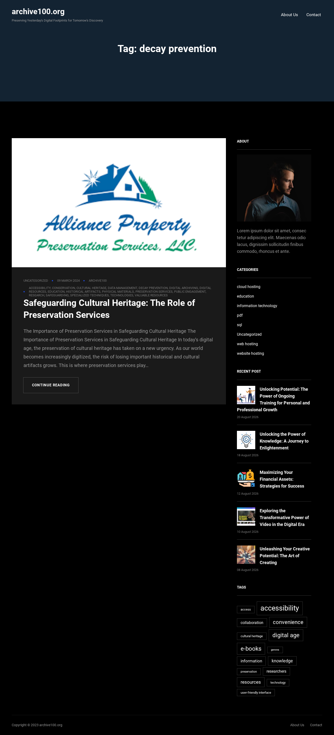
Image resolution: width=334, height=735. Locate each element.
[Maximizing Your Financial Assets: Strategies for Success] (246, 479)
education (56, 291)
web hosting (247, 344)
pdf (240, 315)
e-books (251, 648)
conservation (63, 288)
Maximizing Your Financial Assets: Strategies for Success (282, 479)
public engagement (190, 291)
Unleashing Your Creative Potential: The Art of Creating (285, 555)
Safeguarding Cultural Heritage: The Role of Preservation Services (109, 309)
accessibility (40, 288)
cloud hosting (248, 286)
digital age (286, 635)
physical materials (118, 291)
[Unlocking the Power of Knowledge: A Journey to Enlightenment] (246, 441)
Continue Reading (51, 385)
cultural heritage (91, 288)
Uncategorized (35, 280)
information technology (257, 305)
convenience (288, 622)
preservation (249, 671)
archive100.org (38, 11)
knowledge (282, 660)
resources (251, 682)
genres (275, 649)
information (251, 660)
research (36, 295)
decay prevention (153, 288)
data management (122, 288)
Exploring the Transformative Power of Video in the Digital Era (284, 517)
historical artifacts (83, 291)
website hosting (250, 353)
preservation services (154, 291)
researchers (276, 671)
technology (278, 682)
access (246, 609)
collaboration (252, 622)
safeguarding (57, 295)
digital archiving (183, 288)
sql (239, 325)
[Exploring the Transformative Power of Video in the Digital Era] (246, 517)
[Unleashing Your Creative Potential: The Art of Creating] (246, 556)
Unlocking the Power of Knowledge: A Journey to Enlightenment (284, 441)
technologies (121, 295)
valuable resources (151, 295)
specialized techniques (89, 295)
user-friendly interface (256, 692)
